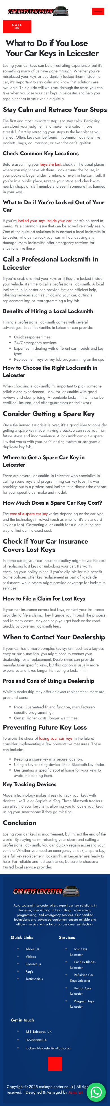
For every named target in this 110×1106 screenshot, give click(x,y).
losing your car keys (55, 738)
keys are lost (50, 164)
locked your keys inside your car (44, 220)
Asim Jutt (75, 1092)
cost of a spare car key (29, 514)
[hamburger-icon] (98, 11)
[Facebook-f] (55, 1064)
